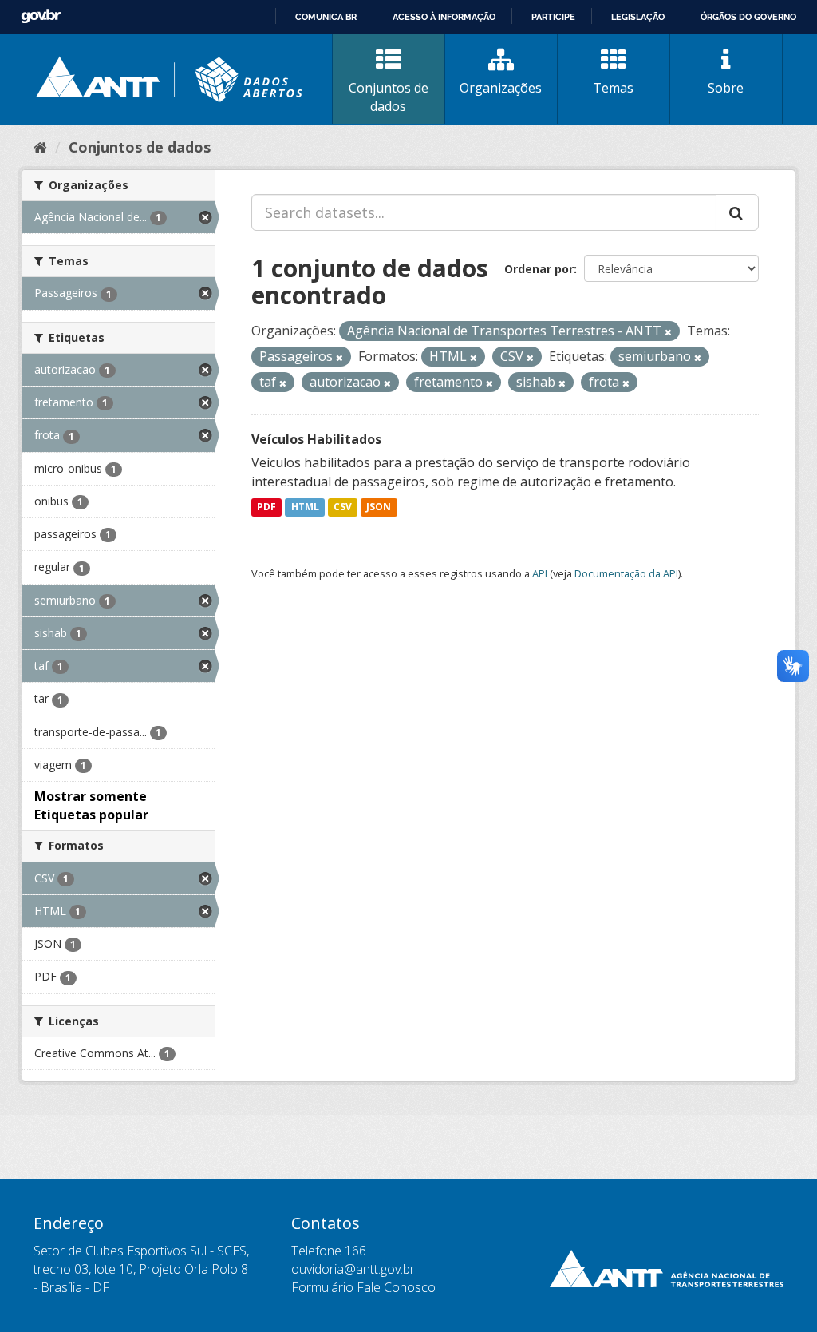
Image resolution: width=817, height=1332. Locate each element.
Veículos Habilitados (316, 439)
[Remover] (668, 332)
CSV (343, 507)
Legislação (638, 16)
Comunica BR (326, 16)
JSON (378, 507)
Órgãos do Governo (748, 16)
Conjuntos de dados (388, 97)
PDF (266, 507)
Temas (613, 88)
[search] (737, 212)
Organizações (501, 88)
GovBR (41, 16)
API (539, 573)
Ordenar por (539, 268)
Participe (553, 16)
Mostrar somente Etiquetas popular (91, 805)
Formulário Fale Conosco (363, 1287)
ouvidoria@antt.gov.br (353, 1269)
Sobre (726, 88)
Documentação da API (626, 573)
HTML (305, 507)
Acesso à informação (444, 16)
